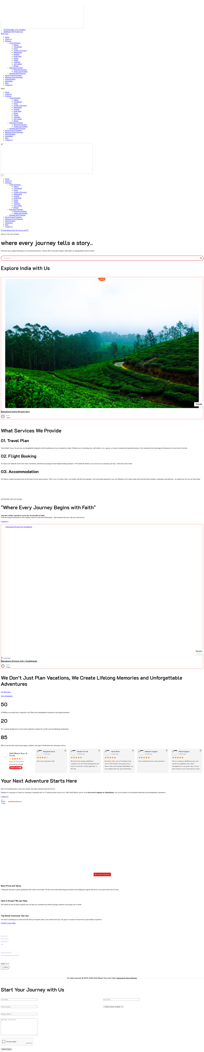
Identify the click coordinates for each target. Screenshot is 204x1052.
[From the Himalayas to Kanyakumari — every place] (102, 851)
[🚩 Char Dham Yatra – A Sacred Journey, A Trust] (183, 855)
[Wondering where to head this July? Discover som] (142, 821)
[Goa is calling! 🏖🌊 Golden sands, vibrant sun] (61, 856)
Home (7, 37)
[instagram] (107, 973)
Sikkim (16, 45)
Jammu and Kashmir (20, 71)
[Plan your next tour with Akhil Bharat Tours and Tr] (142, 850)
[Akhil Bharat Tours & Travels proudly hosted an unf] (20, 821)
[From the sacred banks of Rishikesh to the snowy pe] (183, 819)
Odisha (16, 60)
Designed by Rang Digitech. (127, 978)
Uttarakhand (18, 47)
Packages (8, 41)
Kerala (16, 58)
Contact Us (9, 85)
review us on (14, 767)
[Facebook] (100, 973)
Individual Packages (16, 68)
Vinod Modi (115, 751)
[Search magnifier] (201, 258)
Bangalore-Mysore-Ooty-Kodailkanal (19, 661)
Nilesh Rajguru (183, 751)
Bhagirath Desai (49, 751)
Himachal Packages (20, 70)
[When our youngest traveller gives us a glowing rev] (20, 850)
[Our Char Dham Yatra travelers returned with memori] (102, 814)
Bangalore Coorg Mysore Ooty (15, 411)
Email (3, 964)
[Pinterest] (104, 973)
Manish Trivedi (82, 751)
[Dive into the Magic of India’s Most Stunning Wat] (61, 823)
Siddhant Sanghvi (151, 751)
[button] (102, 89)
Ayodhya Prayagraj (20, 50)
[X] (102, 973)
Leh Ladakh (18, 64)
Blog (6, 83)
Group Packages (14, 43)
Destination (9, 81)
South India (17, 56)
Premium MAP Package (17, 73)
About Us (8, 39)
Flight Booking (10, 79)
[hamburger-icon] (2, 175)
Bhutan (16, 66)
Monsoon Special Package (14, 77)
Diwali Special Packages (13, 75)
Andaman (17, 62)
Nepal (16, 49)
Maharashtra (18, 52)
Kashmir (16, 54)
